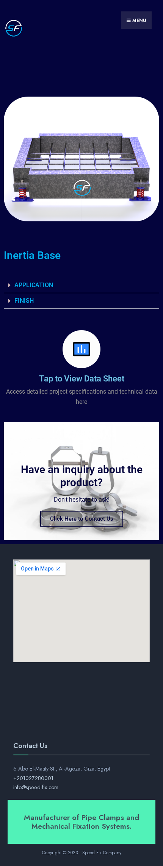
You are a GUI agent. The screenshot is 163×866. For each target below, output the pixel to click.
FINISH (24, 300)
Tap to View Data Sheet (81, 378)
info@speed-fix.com (35, 787)
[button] (81, 285)
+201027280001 (33, 778)
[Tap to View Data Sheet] (81, 349)
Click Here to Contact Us (81, 518)
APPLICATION (33, 285)
